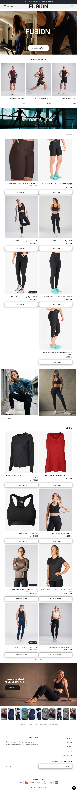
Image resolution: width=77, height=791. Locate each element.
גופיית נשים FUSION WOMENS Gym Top (26, 647)
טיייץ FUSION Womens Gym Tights (61, 241)
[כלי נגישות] (74, 788)
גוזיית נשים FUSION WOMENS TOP (28, 533)
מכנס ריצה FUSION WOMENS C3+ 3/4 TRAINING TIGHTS (57, 353)
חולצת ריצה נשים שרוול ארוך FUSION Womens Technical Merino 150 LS (24, 590)
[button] (72, 6)
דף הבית (69, 738)
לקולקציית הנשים (38, 48)
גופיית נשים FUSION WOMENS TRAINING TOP (58, 476)
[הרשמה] (41, 766)
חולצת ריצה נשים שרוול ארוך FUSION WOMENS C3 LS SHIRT (22, 476)
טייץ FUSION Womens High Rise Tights (26, 241)
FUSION (33, 787)
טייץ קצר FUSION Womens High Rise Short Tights (23, 183)
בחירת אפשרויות (55, 192)
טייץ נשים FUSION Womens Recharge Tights (24, 297)
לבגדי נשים (13, 688)
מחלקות (69, 742)
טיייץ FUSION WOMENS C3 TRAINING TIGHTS (58, 297)
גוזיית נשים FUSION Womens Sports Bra (60, 647)
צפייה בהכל (38, 659)
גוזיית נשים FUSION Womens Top (62, 533)
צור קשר (69, 747)
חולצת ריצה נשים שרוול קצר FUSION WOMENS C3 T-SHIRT (56, 590)
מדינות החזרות (67, 755)
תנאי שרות (69, 751)
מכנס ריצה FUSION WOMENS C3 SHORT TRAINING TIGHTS (57, 184)
